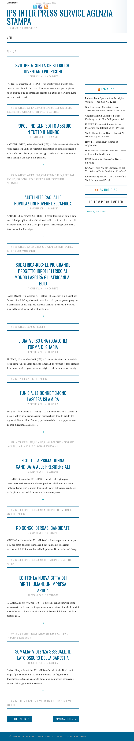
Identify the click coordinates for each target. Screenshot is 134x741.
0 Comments (52, 76)
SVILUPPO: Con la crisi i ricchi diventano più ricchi (42, 68)
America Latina (33, 107)
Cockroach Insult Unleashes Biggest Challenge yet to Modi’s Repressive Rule (105, 117)
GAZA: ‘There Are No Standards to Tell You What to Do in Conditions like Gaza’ (105, 169)
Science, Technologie (35, 446)
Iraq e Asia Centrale (25, 179)
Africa (14, 107)
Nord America (22, 111)
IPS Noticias (108, 190)
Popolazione (12, 183)
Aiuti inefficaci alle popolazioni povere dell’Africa (43, 200)
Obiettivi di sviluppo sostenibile (44, 111)
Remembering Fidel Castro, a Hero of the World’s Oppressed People (105, 178)
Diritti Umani (69, 175)
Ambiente (22, 107)
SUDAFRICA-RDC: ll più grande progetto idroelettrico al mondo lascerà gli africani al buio (42, 273)
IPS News (108, 89)
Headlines (11, 111)
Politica (43, 379)
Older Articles (19, 719)
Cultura (58, 175)
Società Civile (52, 446)
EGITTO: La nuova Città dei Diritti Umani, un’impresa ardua (43, 583)
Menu (10, 37)
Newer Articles (66, 719)
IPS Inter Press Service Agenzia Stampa (60, 17)
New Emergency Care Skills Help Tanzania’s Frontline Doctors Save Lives (105, 108)
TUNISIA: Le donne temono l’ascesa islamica (43, 395)
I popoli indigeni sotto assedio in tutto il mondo (42, 128)
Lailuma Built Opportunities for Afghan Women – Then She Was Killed (105, 100)
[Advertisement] (106, 67)
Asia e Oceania (47, 175)
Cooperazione (47, 107)
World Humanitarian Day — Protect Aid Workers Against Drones (105, 134)
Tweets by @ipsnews (95, 211)
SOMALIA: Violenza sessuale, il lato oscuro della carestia (43, 654)
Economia (59, 107)
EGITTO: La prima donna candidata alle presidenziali (43, 463)
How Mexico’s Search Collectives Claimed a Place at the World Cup (106, 152)
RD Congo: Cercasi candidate (43, 527)
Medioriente (33, 379)
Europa (68, 107)
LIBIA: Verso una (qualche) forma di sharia (42, 343)
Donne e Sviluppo (25, 442)
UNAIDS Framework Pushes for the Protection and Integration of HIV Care (104, 126)
